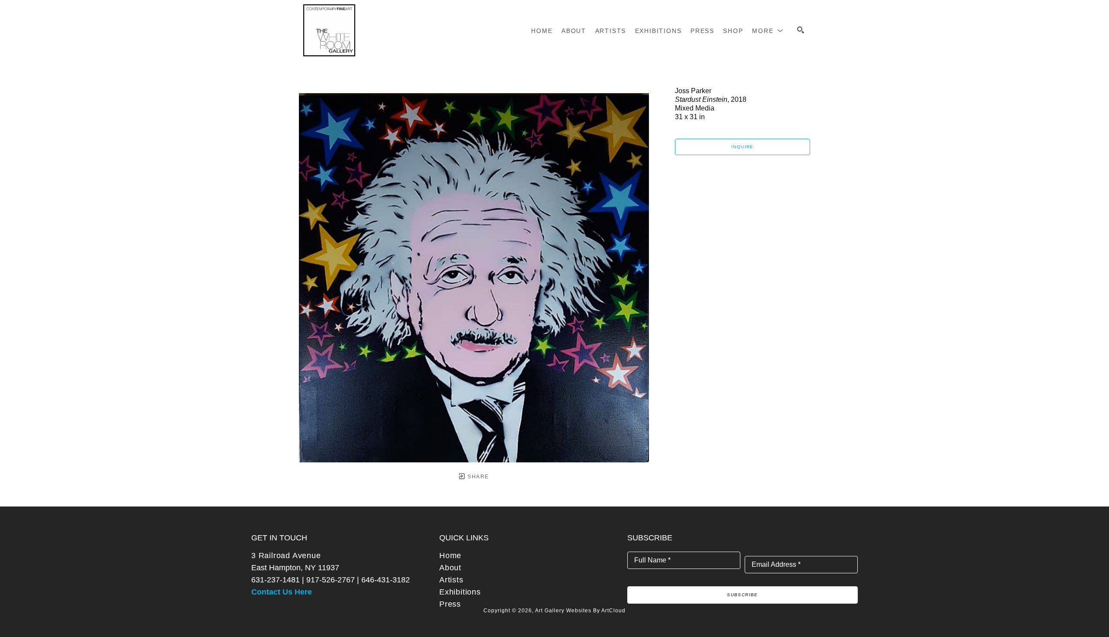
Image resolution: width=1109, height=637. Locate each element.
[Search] (800, 29)
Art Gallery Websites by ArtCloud (580, 611)
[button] (768, 30)
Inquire (742, 146)
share (477, 477)
